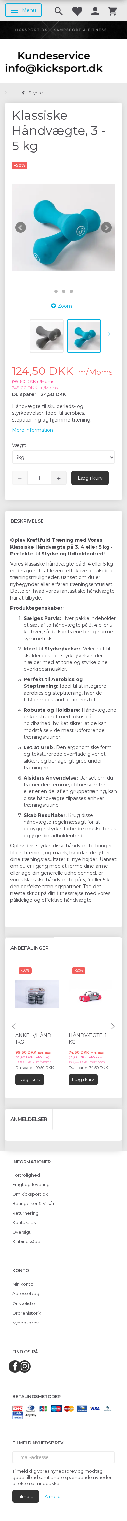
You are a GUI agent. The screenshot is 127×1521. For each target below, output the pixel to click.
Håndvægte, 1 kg (88, 1038)
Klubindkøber (27, 1241)
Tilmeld (26, 1496)
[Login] (95, 10)
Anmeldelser (28, 1119)
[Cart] (112, 10)
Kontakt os (24, 1222)
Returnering (25, 1213)
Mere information (32, 430)
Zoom (65, 306)
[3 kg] (63, 228)
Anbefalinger (29, 948)
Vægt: (19, 445)
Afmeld (53, 1496)
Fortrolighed (26, 1175)
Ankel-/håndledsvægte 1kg (37, 1038)
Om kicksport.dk (30, 1194)
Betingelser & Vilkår (33, 1203)
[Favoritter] (76, 10)
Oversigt (21, 1232)
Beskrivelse (27, 521)
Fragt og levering (31, 1184)
